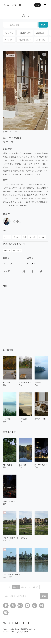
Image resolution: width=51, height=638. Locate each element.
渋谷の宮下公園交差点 (9, 501)
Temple (32, 236)
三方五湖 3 (7, 419)
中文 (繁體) (33, 587)
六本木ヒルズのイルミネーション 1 (41, 464)
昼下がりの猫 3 (40, 419)
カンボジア (7, 577)
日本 (10, 142)
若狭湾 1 (38, 382)
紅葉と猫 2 (7, 382)
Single (7, 250)
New (9, 39)
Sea (40, 32)
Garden (41, 39)
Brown (17, 236)
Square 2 (17, 250)
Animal (7, 236)
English (7, 587)
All (9, 32)
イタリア (6, 540)
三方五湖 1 (23, 419)
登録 (44, 596)
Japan (42, 236)
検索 (43, 25)
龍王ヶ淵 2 (23, 464)
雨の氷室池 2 (8, 464)
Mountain (24, 39)
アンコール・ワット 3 (11, 574)
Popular (24, 32)
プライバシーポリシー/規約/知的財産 (15, 632)
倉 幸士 (17, 221)
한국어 (24, 587)
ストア (37, 5)
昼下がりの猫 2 (25, 382)
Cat (24, 236)
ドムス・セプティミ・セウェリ (15, 538)
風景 (25, 15)
